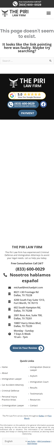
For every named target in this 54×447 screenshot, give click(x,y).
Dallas (41, 416)
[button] (48, 13)
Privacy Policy (30, 441)
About (5, 373)
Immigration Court (39, 381)
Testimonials (36, 393)
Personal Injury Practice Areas (10, 398)
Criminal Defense (10, 390)
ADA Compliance (43, 441)
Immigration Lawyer (12, 378)
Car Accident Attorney (13, 384)
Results (33, 387)
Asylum (33, 375)
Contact (34, 405)
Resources (35, 399)
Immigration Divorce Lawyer (40, 368)
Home (5, 367)
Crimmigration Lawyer (13, 405)
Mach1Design (32, 443)
